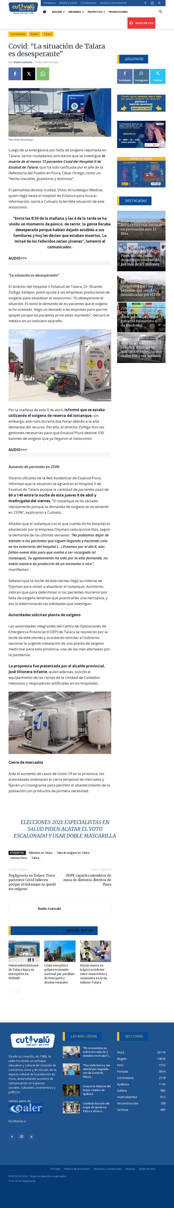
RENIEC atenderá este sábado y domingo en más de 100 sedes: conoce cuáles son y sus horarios (141, 349)
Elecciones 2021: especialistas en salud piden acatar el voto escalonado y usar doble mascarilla (65, 829)
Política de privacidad (77, 1168)
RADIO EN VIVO (144, 23)
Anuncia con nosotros (113, 3)
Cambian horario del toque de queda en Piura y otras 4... (96, 1107)
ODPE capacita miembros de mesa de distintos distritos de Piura (87, 879)
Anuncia (130, 1168)
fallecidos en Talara (40, 853)
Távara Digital (29, 1181)
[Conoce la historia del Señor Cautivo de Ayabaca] (71, 1090)
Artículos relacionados (38, 930)
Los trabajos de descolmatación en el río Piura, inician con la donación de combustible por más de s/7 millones (141, 255)
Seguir (141, 70)
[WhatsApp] (42, 74)
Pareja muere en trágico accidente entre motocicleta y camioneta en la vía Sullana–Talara (93, 974)
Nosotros (49, 3)
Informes (74, 11)
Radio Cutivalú (23, 62)
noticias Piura (18, 858)
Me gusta (125, 70)
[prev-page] (11, 991)
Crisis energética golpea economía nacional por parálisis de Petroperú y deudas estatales (59, 974)
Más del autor (79, 930)
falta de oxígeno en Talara (73, 853)
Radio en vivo (147, 1168)
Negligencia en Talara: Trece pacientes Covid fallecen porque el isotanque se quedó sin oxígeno (32, 882)
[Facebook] (145, 3)
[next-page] (18, 991)
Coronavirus (18, 34)
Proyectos (95, 11)
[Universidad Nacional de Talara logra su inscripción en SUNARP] (24, 951)
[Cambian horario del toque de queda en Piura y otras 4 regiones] (71, 1107)
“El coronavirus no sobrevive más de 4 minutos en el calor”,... (97, 1051)
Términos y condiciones (108, 1168)
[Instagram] (152, 3)
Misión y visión (68, 3)
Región (57, 11)
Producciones (118, 11)
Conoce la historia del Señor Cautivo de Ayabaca (97, 1090)
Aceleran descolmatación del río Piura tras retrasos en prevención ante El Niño (141, 227)
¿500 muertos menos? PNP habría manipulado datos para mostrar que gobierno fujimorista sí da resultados (140, 316)
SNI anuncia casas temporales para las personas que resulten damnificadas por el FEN (140, 288)
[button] (160, 12)
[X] (159, 3)
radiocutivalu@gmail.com (25, 1126)
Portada (55, 1168)
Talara (48, 34)
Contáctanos (88, 3)
